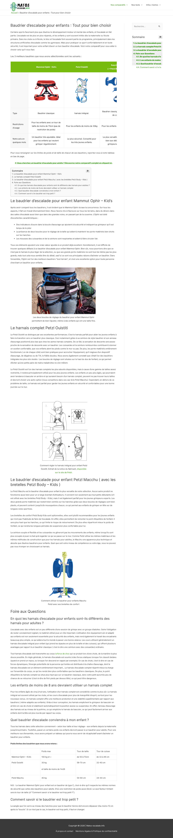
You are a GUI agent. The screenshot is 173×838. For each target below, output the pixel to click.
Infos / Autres (152, 5)
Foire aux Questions (22, 182)
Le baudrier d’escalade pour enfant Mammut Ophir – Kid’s (37, 174)
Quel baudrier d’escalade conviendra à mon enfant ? (39, 191)
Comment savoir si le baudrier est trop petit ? (36, 193)
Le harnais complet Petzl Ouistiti (27, 177)
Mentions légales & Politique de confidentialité (96, 831)
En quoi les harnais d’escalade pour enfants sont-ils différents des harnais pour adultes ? (54, 185)
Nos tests (135, 5)
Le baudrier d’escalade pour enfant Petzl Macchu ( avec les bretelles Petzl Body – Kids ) (50, 179)
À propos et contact (64, 831)
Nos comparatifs (118, 5)
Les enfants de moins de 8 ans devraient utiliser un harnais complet (45, 188)
